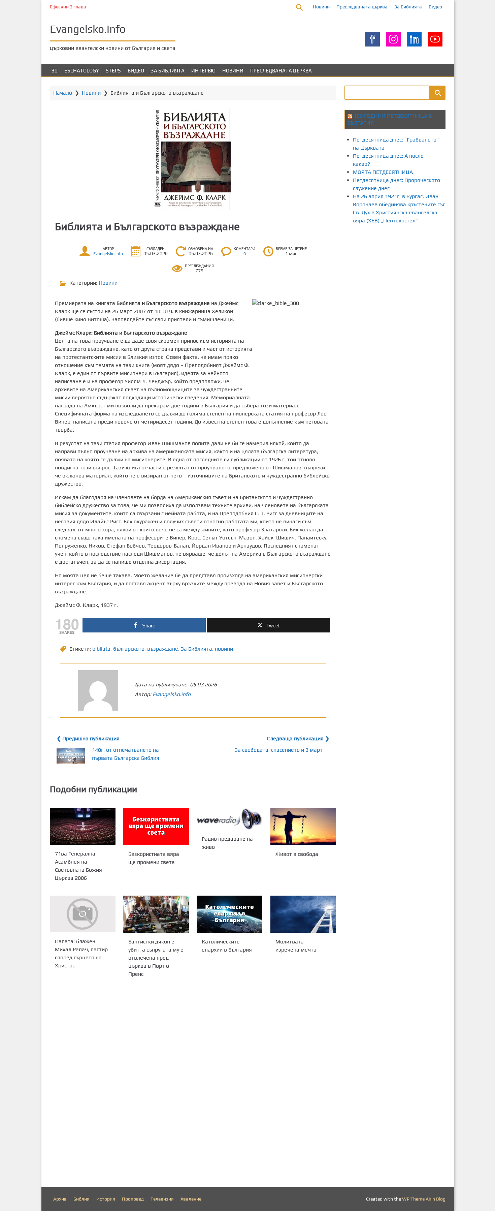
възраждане (162, 649)
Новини (321, 6)
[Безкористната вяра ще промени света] (156, 826)
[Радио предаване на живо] (229, 819)
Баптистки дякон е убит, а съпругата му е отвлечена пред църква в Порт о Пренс (156, 957)
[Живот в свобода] (303, 826)
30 (55, 70)
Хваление (190, 1199)
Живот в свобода (296, 853)
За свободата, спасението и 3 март (279, 750)
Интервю (203, 70)
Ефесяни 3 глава (68, 6)
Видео (435, 6)
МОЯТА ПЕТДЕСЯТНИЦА (383, 172)
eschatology (81, 70)
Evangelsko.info (88, 29)
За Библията (408, 6)
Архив (60, 1199)
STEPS (113, 70)
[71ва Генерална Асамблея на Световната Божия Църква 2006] (83, 826)
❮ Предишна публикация (88, 738)
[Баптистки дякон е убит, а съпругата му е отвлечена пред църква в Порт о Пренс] (156, 914)
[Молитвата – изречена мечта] (303, 914)
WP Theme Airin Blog (424, 1199)
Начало (62, 93)
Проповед (133, 1199)
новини (224, 649)
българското (128, 649)
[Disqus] (193, 1084)
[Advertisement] (419, 287)
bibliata (101, 649)
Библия (81, 1199)
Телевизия (162, 1199)
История (105, 1199)
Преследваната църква (362, 6)
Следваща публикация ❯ (298, 738)
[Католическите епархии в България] (229, 914)
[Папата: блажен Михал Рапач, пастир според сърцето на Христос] (83, 914)
